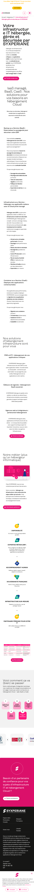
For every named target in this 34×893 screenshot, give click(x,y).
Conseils (5, 822)
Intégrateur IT (10, 17)
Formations (19, 821)
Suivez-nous (6, 829)
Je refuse (24, 889)
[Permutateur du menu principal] (24, 13)
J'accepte (11, 889)
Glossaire (18, 819)
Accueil (4, 17)
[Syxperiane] (17, 811)
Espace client (6, 818)
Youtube (18, 830)
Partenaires (6, 820)
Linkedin (18, 828)
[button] (7, 739)
